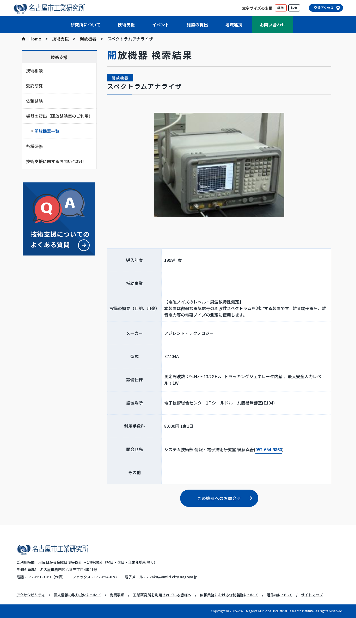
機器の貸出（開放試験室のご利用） (59, 116)
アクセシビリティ (30, 594)
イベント (160, 24)
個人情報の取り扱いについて (77, 594)
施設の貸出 (197, 24)
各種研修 (34, 146)
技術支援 (126, 24)
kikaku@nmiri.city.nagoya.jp (172, 577)
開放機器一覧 (46, 131)
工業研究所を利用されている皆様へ (162, 594)
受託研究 (34, 85)
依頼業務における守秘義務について (229, 594)
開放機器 (88, 38)
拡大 (294, 7)
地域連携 (234, 24)
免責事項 (117, 594)
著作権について (279, 594)
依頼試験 (34, 101)
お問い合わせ (272, 24)
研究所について (86, 24)
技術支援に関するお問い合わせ (55, 161)
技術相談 (34, 70)
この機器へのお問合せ (219, 498)
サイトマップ (312, 594)
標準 (280, 7)
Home (35, 38)
